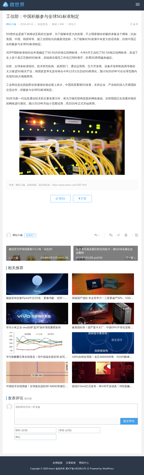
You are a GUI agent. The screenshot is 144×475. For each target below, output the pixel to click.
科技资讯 (43, 24)
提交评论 (129, 421)
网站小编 (11, 24)
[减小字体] (131, 24)
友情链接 (58, 462)
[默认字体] (134, 24)
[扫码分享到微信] (110, 235)
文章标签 (71, 462)
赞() (61, 198)
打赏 (83, 198)
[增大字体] (137, 24)
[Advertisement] (72, 215)
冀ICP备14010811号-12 (77, 468)
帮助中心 (84, 462)
